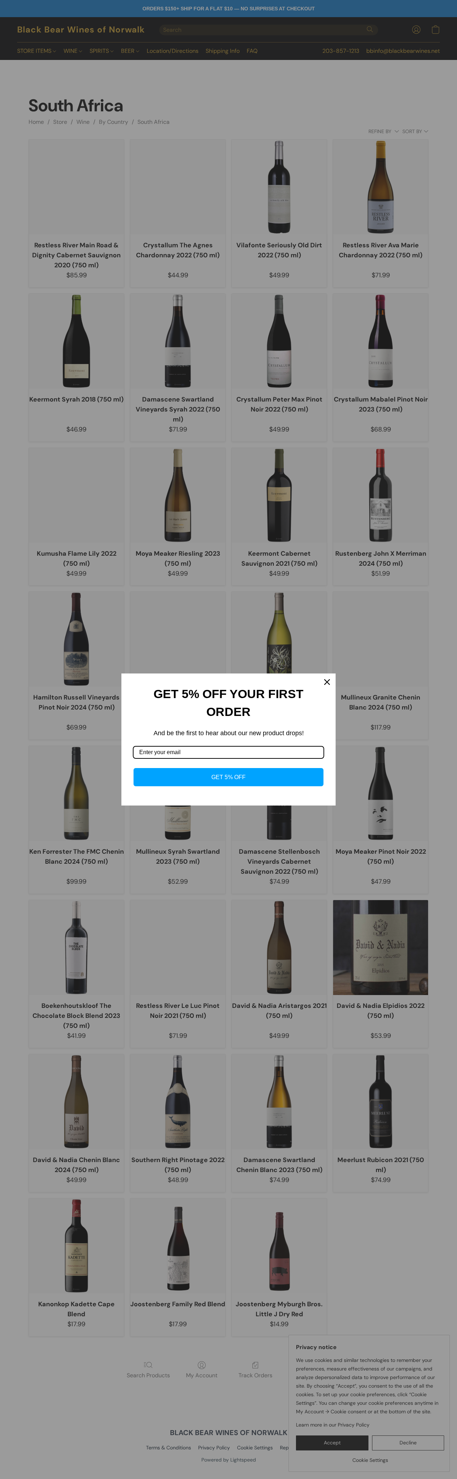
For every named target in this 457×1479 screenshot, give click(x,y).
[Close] (327, 682)
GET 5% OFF (228, 777)
